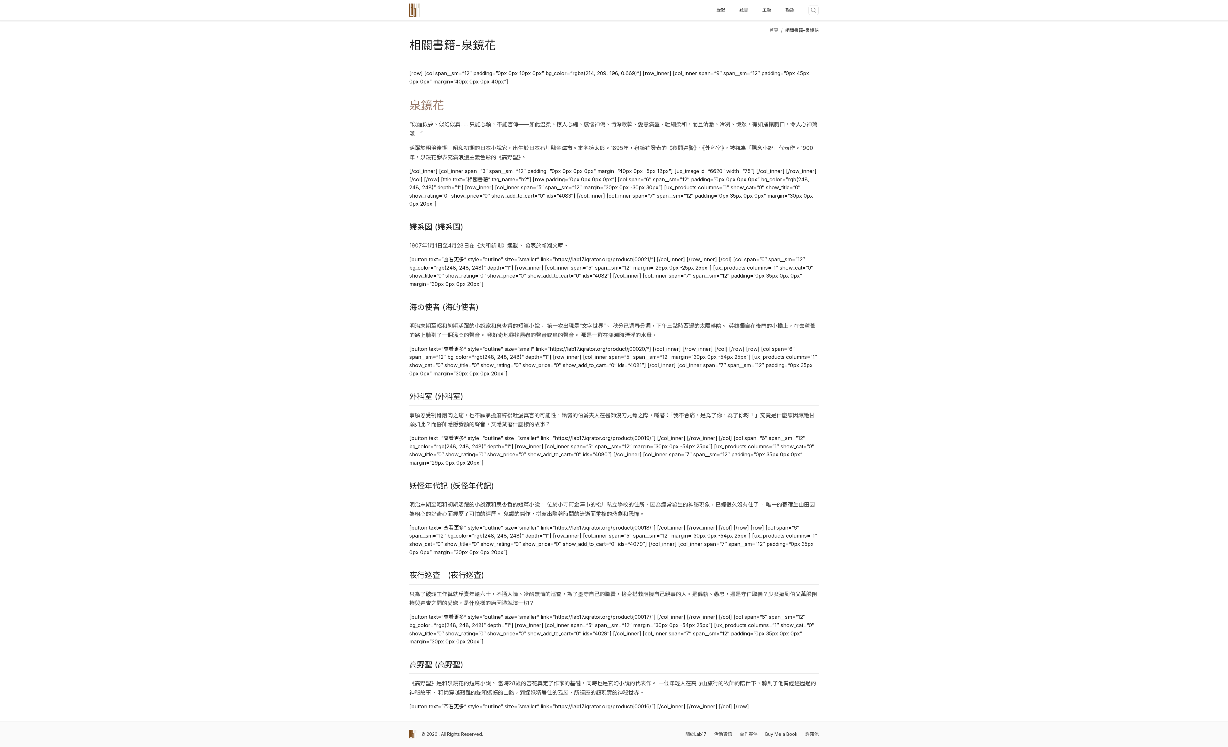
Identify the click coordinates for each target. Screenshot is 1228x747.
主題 (766, 9)
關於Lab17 (695, 734)
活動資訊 (723, 734)
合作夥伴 (749, 734)
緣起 (720, 9)
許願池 (812, 734)
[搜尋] (813, 10)
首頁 (773, 30)
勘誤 (789, 9)
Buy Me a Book (781, 734)
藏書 (743, 9)
